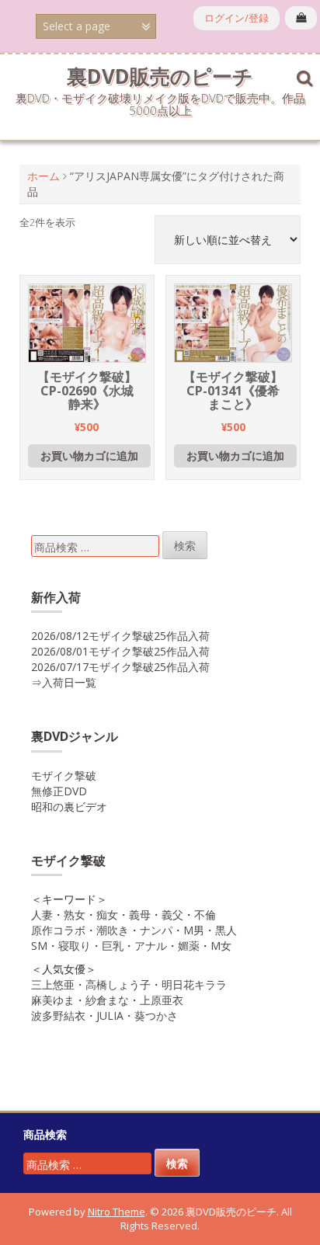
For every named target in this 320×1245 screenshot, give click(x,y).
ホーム (43, 176)
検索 (185, 545)
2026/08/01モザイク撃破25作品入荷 (120, 651)
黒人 (226, 930)
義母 (140, 914)
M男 (193, 930)
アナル (150, 945)
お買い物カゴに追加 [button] (89, 455)
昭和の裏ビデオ (69, 806)
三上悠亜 (53, 984)
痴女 (107, 914)
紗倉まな (107, 1000)
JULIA (109, 1015)
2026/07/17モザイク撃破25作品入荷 (120, 666)
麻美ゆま (53, 1000)
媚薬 (189, 945)
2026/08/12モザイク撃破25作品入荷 (120, 635)
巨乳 (112, 945)
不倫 (205, 914)
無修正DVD (59, 791)
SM (39, 945)
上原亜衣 (161, 1000)
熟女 (74, 914)
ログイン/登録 (236, 18)
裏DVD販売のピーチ (160, 76)
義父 (172, 914)
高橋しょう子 (118, 984)
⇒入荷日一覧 (63, 682)
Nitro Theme (116, 1212)
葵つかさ (156, 1015)
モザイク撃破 (63, 775)
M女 (220, 945)
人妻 (42, 914)
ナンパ (156, 930)
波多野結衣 (58, 1015)
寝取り (74, 945)
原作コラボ (58, 930)
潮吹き (112, 930)
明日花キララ (194, 984)
